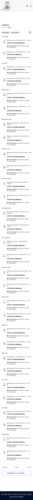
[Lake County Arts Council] (5, 6)
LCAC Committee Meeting (16, 43)
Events (4, 27)
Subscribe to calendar (15, 473)
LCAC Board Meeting (14, 54)
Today (16, 467)
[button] (27, 6)
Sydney (20, 497)
